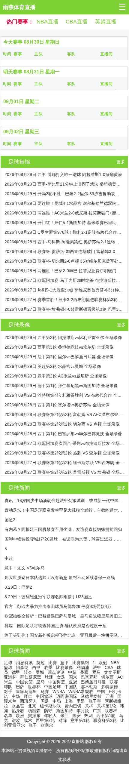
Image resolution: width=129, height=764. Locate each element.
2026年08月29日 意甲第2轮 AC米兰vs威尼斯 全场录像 (55, 376)
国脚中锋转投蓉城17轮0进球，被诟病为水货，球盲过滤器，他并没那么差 (64, 539)
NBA (115, 662)
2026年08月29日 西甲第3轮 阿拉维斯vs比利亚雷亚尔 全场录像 (63, 337)
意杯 (89, 706)
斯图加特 (64, 710)
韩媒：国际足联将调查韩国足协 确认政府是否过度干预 (55, 625)
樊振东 (34, 715)
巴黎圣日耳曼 (93, 681)
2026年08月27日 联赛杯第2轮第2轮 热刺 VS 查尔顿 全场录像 (62, 453)
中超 (8, 558)
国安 (76, 715)
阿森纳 (22, 667)
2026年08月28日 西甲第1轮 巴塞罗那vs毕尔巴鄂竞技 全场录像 (63, 433)
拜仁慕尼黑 (30, 677)
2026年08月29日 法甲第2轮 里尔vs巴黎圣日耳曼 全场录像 (59, 356)
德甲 (16, 672)
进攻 (16, 720)
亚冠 (73, 681)
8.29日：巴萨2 (18, 587)
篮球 (8, 667)
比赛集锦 (80, 662)
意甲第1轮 (80, 720)
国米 (73, 677)
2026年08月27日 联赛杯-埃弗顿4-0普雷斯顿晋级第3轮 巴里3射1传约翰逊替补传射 (63, 309)
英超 (40, 662)
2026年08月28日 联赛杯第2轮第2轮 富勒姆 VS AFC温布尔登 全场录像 (64, 414)
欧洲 (20, 715)
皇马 (40, 681)
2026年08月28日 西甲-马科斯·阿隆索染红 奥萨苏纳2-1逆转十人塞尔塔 (63, 241)
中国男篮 (56, 681)
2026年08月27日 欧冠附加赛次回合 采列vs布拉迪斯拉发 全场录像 (64, 443)
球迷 (49, 677)
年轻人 (50, 715)
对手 (8, 691)
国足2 (9, 519)
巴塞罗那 (89, 677)
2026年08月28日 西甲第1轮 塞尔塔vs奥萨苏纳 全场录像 (57, 404)
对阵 (62, 720)
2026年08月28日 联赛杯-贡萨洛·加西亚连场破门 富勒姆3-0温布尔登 (63, 251)
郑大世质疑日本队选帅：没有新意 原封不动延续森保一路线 (59, 577)
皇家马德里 (26, 691)
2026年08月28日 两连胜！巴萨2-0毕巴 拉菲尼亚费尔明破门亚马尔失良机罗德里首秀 (63, 270)
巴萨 (20, 686)
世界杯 (34, 686)
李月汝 (82, 710)
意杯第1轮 (106, 706)
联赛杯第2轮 (105, 720)
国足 (44, 701)
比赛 (52, 662)
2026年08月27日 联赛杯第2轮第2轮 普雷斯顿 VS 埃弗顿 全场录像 (64, 472)
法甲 (97, 667)
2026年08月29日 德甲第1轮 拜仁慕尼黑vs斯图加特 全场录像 (61, 385)
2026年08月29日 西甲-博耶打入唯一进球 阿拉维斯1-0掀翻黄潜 (63, 174)
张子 (32, 725)
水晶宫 (18, 706)
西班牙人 (28, 701)
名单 (8, 715)
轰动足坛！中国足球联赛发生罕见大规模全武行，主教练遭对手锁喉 (64, 510)
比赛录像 (64, 667)
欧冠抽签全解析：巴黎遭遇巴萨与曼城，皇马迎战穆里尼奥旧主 (63, 616)
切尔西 (107, 677)
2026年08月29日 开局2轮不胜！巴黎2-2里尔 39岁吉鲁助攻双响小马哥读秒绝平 (63, 193)
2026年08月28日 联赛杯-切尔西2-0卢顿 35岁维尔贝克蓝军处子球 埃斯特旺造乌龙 (63, 261)
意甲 (64, 662)
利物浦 (82, 667)
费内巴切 (72, 706)
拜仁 (28, 696)
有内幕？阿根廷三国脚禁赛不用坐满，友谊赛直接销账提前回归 (63, 529)
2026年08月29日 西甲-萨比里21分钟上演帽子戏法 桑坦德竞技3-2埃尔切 (63, 184)
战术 (28, 720)
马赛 (44, 691)
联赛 (114, 681)
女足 (61, 677)
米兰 (64, 715)
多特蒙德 (109, 686)
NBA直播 (47, 22)
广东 (97, 710)
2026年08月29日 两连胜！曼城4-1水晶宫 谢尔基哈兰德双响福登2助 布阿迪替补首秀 (63, 203)
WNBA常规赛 (80, 691)
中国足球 (52, 686)
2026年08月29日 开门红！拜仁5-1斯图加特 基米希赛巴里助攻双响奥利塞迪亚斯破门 (63, 222)
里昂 (80, 701)
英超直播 (105, 22)
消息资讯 (24, 662)
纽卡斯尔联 (50, 706)
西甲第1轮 (106, 715)
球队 (8, 686)
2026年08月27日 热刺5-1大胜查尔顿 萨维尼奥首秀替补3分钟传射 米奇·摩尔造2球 (63, 290)
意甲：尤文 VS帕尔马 (24, 567)
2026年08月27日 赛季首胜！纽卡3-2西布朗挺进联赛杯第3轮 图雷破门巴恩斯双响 (63, 299)
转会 (28, 672)
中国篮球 (44, 696)
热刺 (88, 715)
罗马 (96, 672)
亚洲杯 (10, 677)
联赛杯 (111, 710)
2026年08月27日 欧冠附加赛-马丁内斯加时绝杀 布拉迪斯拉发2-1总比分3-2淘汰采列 (63, 280)
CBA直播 (77, 22)
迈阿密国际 (66, 696)
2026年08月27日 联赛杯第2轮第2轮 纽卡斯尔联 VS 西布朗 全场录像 (64, 462)
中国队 (70, 686)
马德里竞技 (91, 696)
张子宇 (94, 701)
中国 (101, 691)
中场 (56, 701)
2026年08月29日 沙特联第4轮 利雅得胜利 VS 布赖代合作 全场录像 (64, 395)
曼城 (40, 672)
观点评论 (56, 672)
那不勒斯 (89, 686)
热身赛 (18, 710)
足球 (8, 662)
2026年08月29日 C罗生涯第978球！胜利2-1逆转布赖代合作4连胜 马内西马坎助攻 (63, 232)
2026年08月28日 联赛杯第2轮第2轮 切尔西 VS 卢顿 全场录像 (62, 424)
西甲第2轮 (45, 720)
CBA (109, 667)
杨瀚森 (34, 710)
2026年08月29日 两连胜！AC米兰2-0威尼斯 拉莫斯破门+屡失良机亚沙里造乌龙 (63, 213)
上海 (68, 701)
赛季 (48, 667)
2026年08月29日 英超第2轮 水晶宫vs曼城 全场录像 (52, 366)
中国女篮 (24, 681)
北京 (32, 706)
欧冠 (103, 662)
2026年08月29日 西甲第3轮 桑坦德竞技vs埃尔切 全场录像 (59, 347)
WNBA (58, 691)
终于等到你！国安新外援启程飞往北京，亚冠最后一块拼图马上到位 (64, 635)
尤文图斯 (112, 672)
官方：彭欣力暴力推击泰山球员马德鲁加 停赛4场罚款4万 (57, 606)
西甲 (36, 667)
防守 (48, 710)
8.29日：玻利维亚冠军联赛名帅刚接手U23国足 (48, 596)
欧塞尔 (46, 725)
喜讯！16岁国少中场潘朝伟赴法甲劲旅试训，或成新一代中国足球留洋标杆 (64, 500)
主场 (16, 696)
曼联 (84, 672)
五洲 (109, 696)
